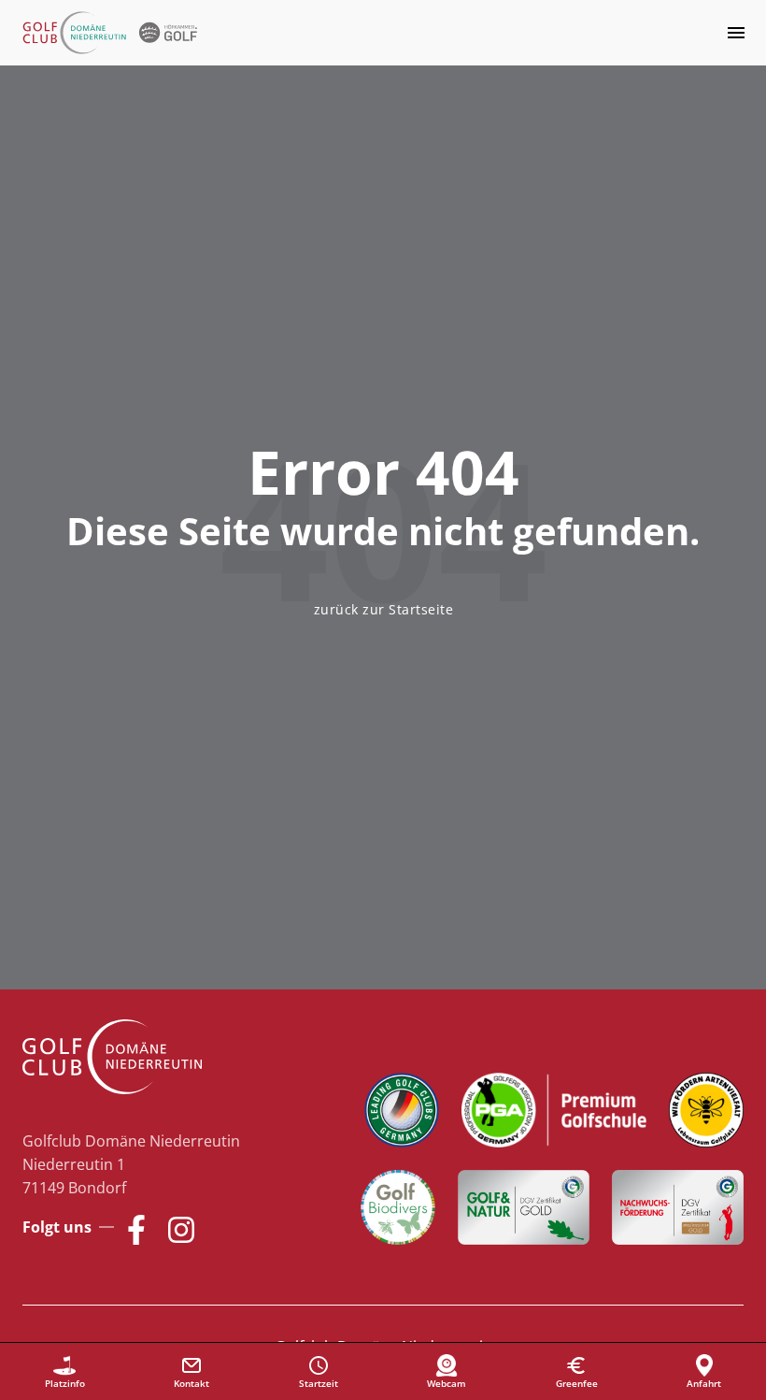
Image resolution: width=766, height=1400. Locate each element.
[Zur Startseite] (112, 32)
